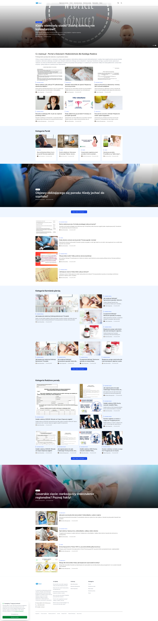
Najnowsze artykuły (63, 3)
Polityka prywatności (52, 613)
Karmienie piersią (78, 3)
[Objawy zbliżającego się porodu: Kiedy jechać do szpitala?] (79, 185)
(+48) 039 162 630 (40, 605)
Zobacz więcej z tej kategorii (78, 211)
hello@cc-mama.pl (40, 607)
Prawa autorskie (44, 613)
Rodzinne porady (87, 3)
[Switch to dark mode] (121, 3)
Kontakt (58, 613)
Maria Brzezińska (74, 584)
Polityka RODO (64, 613)
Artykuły (55, 581)
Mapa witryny (79, 613)
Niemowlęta (95, 3)
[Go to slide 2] (154, 45)
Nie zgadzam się (14, 614)
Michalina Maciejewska (40, 36)
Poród (71, 3)
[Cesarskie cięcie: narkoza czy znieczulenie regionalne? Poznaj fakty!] (79, 486)
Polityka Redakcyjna (71, 613)
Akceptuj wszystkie (15, 617)
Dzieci (100, 3)
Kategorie (91, 581)
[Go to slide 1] (153, 45)
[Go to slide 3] (155, 45)
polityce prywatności (19, 611)
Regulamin (37, 613)
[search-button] (118, 3)
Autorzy (73, 581)
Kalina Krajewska (74, 588)
